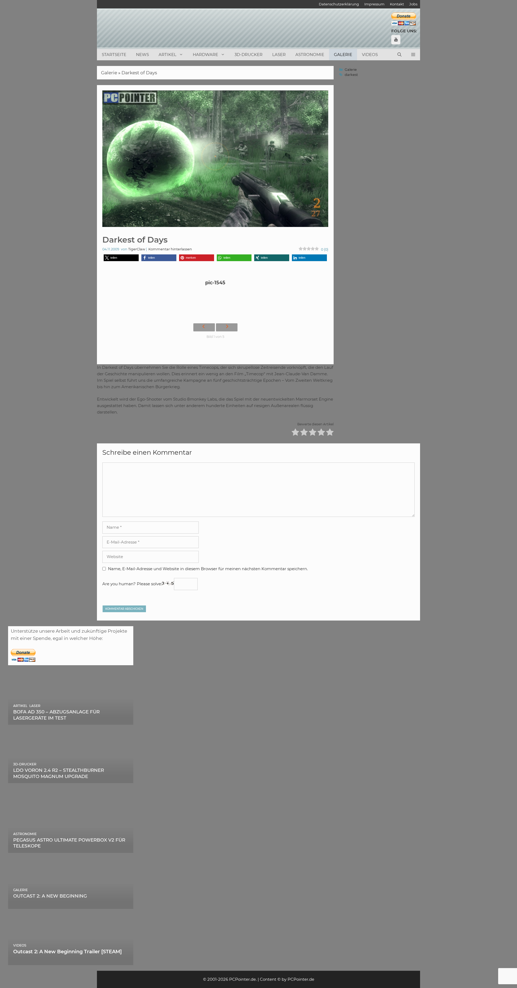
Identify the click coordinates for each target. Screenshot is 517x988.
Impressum (374, 4)
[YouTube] (395, 39)
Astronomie (309, 54)
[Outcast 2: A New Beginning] (71, 905)
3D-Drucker (249, 54)
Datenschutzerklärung (339, 4)
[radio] (295, 433)
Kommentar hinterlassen (170, 249)
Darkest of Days (139, 72)
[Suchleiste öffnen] (399, 54)
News (142, 54)
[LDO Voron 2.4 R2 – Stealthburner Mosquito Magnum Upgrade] (71, 779)
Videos (370, 54)
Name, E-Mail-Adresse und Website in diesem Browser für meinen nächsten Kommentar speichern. (208, 568)
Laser (279, 54)
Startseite (114, 54)
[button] (413, 54)
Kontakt (397, 4)
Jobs (413, 4)
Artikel (167, 54)
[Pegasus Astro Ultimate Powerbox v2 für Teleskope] (71, 849)
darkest (351, 75)
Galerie (343, 54)
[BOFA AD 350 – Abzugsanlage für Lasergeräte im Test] (71, 721)
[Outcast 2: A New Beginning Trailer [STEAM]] (71, 961)
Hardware (205, 54)
